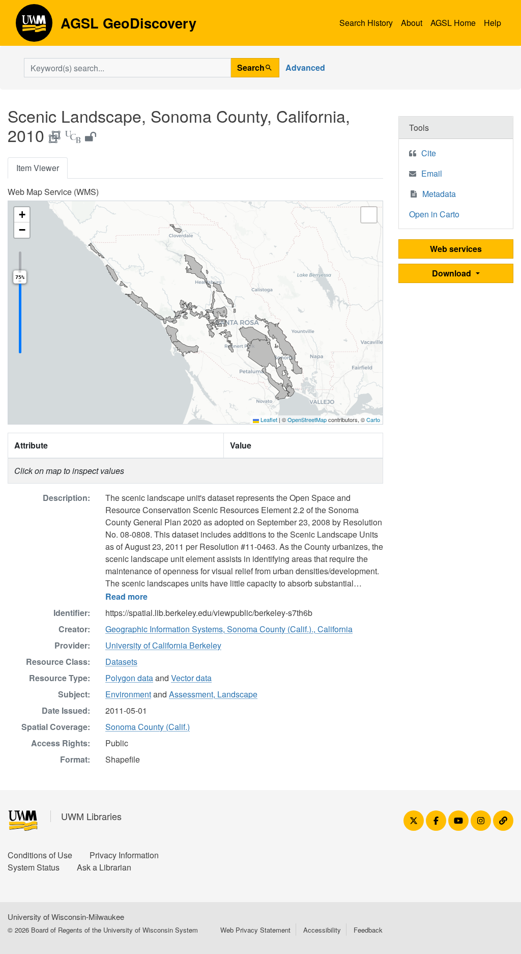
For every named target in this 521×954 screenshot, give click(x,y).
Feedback (368, 930)
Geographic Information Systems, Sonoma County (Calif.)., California (229, 629)
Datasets (121, 661)
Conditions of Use (40, 855)
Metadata (439, 194)
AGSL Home (453, 23)
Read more (126, 596)
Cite (428, 153)
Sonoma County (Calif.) (147, 727)
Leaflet (268, 419)
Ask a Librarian (104, 867)
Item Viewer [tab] (37, 168)
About (411, 23)
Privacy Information (124, 855)
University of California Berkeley (163, 645)
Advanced (305, 67)
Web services (456, 249)
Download (452, 273)
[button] (22, 214)
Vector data (191, 678)
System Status (34, 867)
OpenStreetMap (307, 419)
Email (431, 173)
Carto (373, 419)
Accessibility (322, 930)
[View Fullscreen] (369, 214)
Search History (366, 23)
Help (492, 23)
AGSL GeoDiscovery (34, 26)
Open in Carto (434, 214)
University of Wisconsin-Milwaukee (66, 916)
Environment (128, 694)
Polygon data (129, 678)
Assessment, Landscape (213, 694)
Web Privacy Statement (255, 930)
